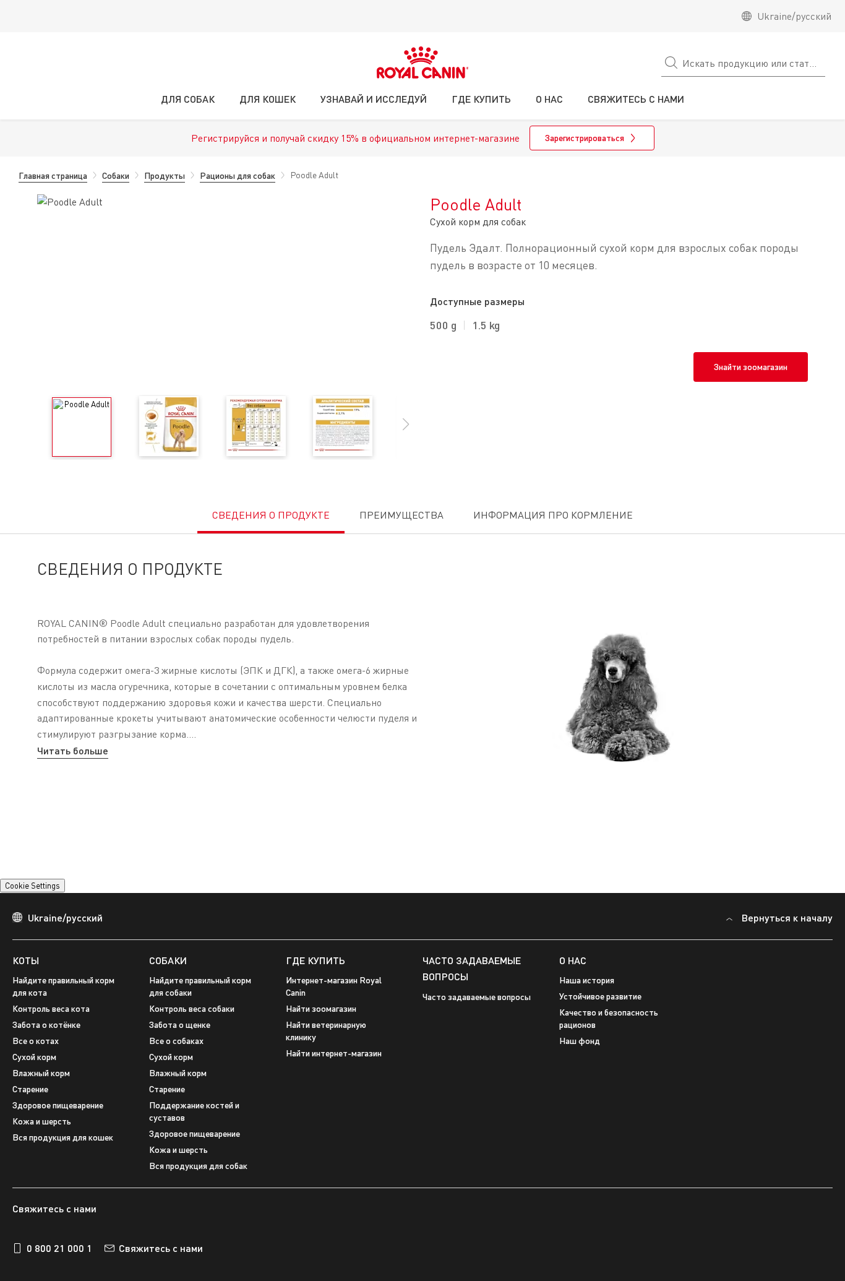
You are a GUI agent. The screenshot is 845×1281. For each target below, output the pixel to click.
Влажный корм (41, 1073)
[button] (406, 431)
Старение (30, 1089)
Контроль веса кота (51, 1008)
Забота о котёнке (46, 1024)
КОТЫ (25, 960)
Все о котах (35, 1040)
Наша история (586, 980)
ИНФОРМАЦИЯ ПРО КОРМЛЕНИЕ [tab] (553, 515)
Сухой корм (34, 1056)
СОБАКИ (168, 960)
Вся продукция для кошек (62, 1137)
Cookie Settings (32, 886)
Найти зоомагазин (321, 1008)
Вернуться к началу (787, 917)
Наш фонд (579, 1040)
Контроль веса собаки (191, 1008)
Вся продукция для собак (198, 1165)
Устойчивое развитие (600, 996)
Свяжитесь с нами (161, 1248)
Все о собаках (176, 1040)
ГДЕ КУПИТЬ (315, 960)
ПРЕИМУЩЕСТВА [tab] (401, 515)
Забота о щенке (179, 1024)
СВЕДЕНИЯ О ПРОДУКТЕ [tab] (271, 515)
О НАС (572, 960)
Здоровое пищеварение (57, 1105)
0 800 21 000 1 (59, 1248)
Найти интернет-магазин (334, 1053)
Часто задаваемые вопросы (476, 996)
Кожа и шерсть (41, 1121)
